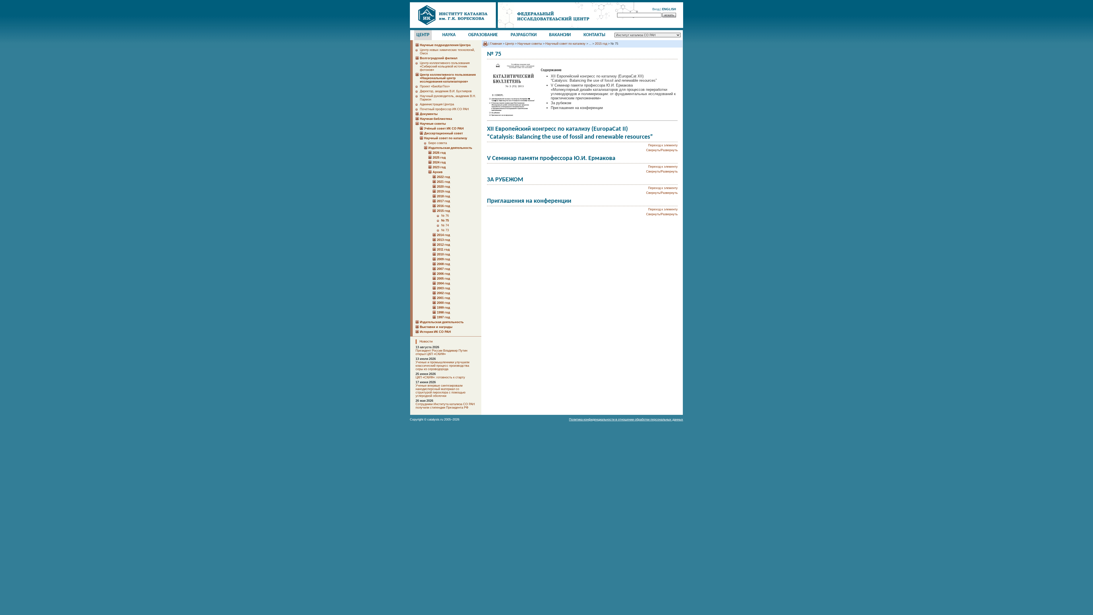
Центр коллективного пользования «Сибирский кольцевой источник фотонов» (445, 66)
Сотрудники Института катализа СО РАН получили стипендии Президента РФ (445, 405)
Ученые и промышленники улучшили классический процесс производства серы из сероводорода (442, 365)
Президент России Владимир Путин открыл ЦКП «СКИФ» (441, 352)
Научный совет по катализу (565, 43)
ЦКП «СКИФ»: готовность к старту (440, 377)
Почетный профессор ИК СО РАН (444, 109)
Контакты (594, 35)
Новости (426, 341)
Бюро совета (437, 143)
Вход (656, 9)
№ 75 (445, 220)
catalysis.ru (435, 419)
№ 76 (445, 215)
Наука (449, 35)
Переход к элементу (663, 145)
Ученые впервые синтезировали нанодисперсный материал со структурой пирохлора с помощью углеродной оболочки (440, 390)
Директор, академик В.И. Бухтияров (446, 91)
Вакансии (560, 35)
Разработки (524, 35)
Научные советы (529, 43)
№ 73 (445, 230)
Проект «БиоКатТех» (435, 86)
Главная (496, 43)
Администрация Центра (437, 104)
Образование (483, 35)
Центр (423, 35)
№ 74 (445, 225)
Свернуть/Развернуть (662, 150)
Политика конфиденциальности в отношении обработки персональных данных (626, 419)
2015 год (601, 43)
